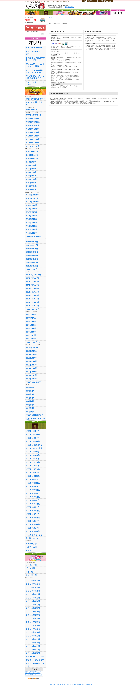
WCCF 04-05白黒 (33, 518)
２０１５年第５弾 (33, 598)
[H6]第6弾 (30, 394)
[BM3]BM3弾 (31, 183)
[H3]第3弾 (30, 405)
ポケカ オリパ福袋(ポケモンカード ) (35, 59)
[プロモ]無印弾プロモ (34, 415)
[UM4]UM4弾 (31, 223)
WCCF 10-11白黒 (33, 476)
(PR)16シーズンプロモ (35, 657)
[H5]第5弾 (30, 398)
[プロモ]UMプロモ (33, 236)
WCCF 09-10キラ (33, 479)
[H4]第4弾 (30, 401)
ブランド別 (30, 568)
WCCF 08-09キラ (33, 486)
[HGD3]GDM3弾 (32, 299)
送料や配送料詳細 (69, 7)
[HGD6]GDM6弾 (32, 288)
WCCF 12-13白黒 (33, 462)
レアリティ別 (31, 565)
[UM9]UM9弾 (31, 205)
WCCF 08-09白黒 (33, 490)
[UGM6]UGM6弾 (33, 129)
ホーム (50, 17)
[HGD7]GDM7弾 (32, 285)
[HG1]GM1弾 (31, 379)
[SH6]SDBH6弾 (32, 249)
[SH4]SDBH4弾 (32, 256)
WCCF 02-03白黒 (33, 524)
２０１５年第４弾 (33, 601)
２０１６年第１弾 (33, 591)
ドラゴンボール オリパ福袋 (35, 53)
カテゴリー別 (31, 575)
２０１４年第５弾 (33, 619)
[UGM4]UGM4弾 (33, 136)
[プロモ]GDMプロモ (34, 309)
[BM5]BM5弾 (31, 176)
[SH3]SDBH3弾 (32, 259)
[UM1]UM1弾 (31, 233)
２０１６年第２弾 (33, 587)
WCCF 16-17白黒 (33, 434)
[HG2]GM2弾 (31, 375)
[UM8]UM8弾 (31, 209)
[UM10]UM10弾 (32, 202)
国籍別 (28, 551)
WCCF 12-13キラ (33, 459)
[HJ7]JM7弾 (31, 318)
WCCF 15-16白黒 (33, 441)
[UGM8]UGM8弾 (33, 122)
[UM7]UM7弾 (31, 212)
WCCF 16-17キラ (33, 431)
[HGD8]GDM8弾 (32, 282)
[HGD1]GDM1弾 (32, 306)
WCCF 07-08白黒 (33, 497)
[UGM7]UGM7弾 (33, 125)
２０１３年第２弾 (33, 650)
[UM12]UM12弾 (32, 195)
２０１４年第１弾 (33, 632)
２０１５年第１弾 (33, 612)
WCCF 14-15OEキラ (34, 445)
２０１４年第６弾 (33, 615)
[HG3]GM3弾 (31, 372)
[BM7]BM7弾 (31, 169)
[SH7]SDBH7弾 (32, 245)
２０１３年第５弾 (33, 639)
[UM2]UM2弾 (31, 229)
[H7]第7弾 (30, 391)
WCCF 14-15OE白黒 (34, 448)
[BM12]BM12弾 (32, 152)
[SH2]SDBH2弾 (32, 262)
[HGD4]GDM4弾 (32, 295)
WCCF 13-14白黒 (33, 455)
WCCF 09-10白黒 (33, 483)
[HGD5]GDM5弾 (32, 292)
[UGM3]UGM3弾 (33, 139)
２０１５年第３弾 (33, 605)
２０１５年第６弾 (33, 594)
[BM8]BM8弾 (31, 165)
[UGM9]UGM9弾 (33, 118)
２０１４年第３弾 (33, 625)
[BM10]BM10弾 (32, 158)
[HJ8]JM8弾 (31, 315)
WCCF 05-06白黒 (33, 511)
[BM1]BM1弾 (31, 190)
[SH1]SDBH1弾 (32, 266)
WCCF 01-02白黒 (33, 531)
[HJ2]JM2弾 (31, 335)
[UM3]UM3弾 (31, 226)
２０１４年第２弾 (33, 629)
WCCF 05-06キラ (33, 507)
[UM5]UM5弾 (31, 219)
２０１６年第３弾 (33, 584)
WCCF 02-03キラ (33, 521)
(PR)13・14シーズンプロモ (35, 665)
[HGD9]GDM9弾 (32, 278)
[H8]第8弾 (30, 387)
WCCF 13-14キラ (33, 452)
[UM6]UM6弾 (31, 216)
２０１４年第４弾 (33, 622)
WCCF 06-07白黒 (33, 504)
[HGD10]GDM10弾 (33, 275)
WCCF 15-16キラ (33, 438)
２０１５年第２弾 (33, 608)
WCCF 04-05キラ (33, 514)
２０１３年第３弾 (33, 646)
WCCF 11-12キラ (33, 466)
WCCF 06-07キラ (33, 500)
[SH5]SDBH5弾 (32, 252)
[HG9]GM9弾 (31, 351)
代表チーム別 (31, 547)
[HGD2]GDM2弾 (32, 302)
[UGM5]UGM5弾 (33, 132)
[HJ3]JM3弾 (31, 332)
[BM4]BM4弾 (31, 179)
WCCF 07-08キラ (33, 493)
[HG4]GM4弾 (31, 368)
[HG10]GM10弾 (32, 348)
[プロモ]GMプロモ (33, 382)
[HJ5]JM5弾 (31, 325)
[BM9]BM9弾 (31, 162)
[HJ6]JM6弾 (31, 321)
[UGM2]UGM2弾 (33, 143)
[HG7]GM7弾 (31, 358)
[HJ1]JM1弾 (31, 339)
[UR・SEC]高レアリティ (35, 103)
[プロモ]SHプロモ (33, 269)
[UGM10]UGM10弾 (33, 115)
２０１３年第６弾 (33, 636)
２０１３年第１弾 (33, 653)
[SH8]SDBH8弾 (32, 242)
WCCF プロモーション (35, 535)
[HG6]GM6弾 (31, 361)
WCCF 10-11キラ (33, 473)
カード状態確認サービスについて (33, 675)
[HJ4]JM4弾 (31, 328)
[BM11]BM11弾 (32, 155)
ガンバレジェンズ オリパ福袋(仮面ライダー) (35, 77)
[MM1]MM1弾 (31, 110)
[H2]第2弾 (30, 408)
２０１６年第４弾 (33, 581)
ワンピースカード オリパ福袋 (35, 83)
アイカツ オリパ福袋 (34, 48)
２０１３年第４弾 (33, 643)
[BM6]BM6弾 (31, 172)
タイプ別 (29, 572)
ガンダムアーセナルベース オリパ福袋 (35, 65)
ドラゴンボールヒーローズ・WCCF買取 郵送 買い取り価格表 (33, 672)
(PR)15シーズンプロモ (35, 660)
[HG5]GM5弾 (31, 365)
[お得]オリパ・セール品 (35, 419)
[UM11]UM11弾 (32, 198)
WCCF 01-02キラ (33, 528)
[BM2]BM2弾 (31, 186)
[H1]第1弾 (30, 412)
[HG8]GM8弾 (31, 354)
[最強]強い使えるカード (35, 99)
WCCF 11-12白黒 (33, 469)
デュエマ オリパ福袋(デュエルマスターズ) (35, 71)
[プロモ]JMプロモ (33, 342)
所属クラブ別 (31, 544)
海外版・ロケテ (32, 538)
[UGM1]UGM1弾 (33, 146)
